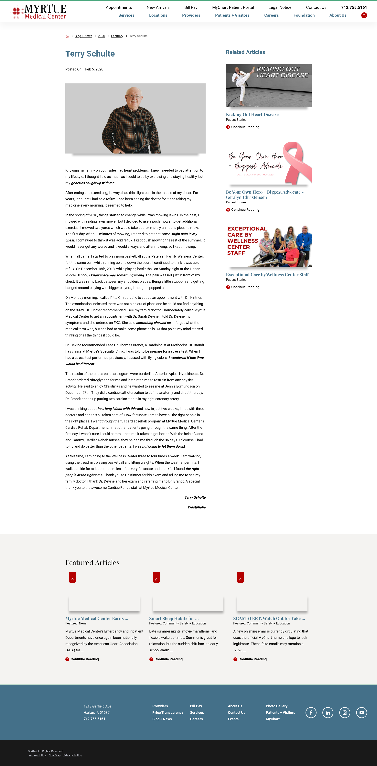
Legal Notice (280, 7)
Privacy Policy (72, 755)
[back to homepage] (67, 36)
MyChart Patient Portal (233, 7)
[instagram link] (344, 712)
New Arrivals (158, 7)
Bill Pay (191, 7)
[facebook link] (311, 712)
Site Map (54, 755)
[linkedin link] (327, 712)
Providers (191, 15)
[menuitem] (126, 16)
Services (126, 15)
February (117, 36)
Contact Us (316, 7)
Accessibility (37, 755)
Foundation (304, 15)
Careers (271, 15)
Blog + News (83, 36)
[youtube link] (361, 712)
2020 (101, 36)
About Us (338, 15)
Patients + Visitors (232, 15)
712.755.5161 (354, 7)
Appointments (119, 7)
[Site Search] (364, 15)
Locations (158, 15)
